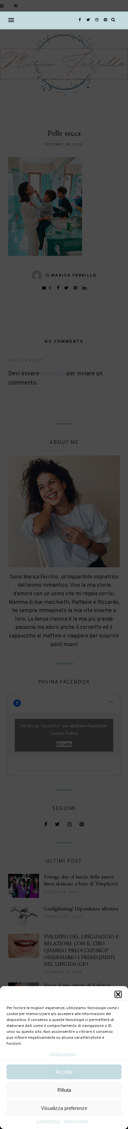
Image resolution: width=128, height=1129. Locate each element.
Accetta (64, 1072)
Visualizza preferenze (64, 1108)
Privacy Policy (76, 1121)
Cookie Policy (48, 1121)
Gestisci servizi (62, 1054)
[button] (118, 994)
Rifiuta (64, 1090)
